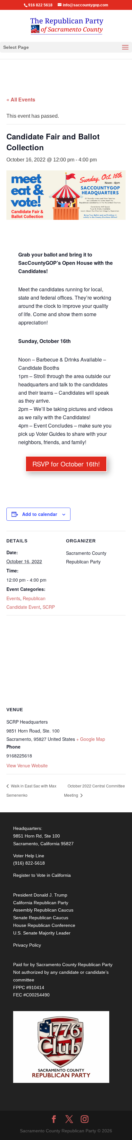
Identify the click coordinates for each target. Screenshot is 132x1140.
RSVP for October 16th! (66, 463)
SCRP (49, 607)
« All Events (20, 99)
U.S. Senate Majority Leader (41, 932)
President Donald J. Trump (40, 895)
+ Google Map (90, 739)
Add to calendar (39, 514)
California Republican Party (40, 902)
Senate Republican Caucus (40, 917)
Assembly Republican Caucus (43, 910)
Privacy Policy (27, 945)
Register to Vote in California (42, 875)
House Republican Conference (44, 925)
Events (13, 598)
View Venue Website (27, 765)
